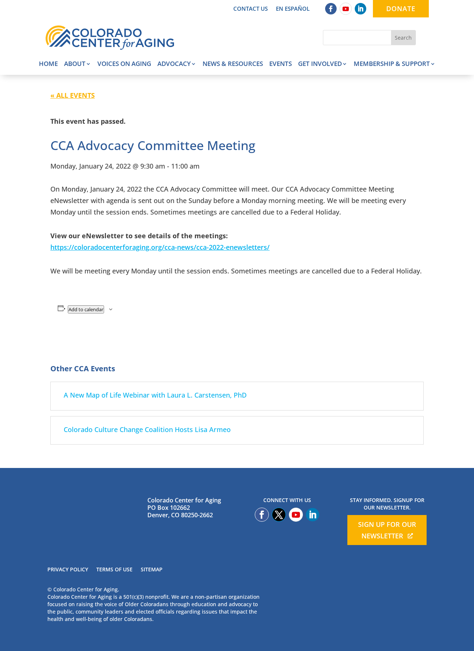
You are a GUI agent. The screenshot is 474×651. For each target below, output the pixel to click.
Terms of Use (114, 570)
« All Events (72, 95)
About (75, 64)
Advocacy (174, 64)
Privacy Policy (67, 570)
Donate (400, 8)
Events (280, 64)
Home (48, 64)
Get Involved (320, 64)
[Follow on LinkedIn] (360, 8)
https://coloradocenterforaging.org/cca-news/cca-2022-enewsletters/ (160, 247)
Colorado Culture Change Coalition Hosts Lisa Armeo (147, 429)
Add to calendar (86, 309)
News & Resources (233, 64)
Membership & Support (392, 64)
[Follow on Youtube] (346, 9)
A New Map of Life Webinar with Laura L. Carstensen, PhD (155, 395)
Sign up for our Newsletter (387, 530)
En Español (293, 9)
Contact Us (250, 9)
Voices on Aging (124, 64)
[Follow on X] (279, 515)
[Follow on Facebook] (331, 8)
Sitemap (152, 570)
